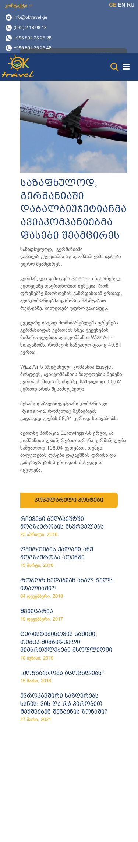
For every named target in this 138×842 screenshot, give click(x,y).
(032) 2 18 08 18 (30, 27)
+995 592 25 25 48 (33, 48)
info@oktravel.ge (30, 17)
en (121, 5)
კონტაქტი (17, 6)
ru (130, 5)
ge (112, 5)
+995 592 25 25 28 (33, 38)
